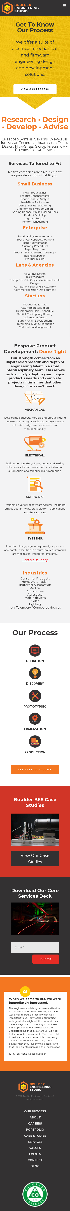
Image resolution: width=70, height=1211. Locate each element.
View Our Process (35, 89)
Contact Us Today (35, 560)
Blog (35, 1166)
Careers (35, 1123)
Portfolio (35, 1129)
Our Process (35, 1111)
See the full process (35, 769)
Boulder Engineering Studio (35, 1087)
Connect (35, 1160)
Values (35, 1148)
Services (35, 1142)
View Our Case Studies (35, 858)
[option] (35, 62)
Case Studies (35, 1135)
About (35, 1117)
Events (35, 1154)
